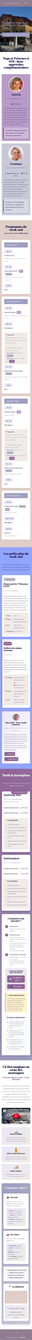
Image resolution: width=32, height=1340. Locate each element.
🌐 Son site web (10, 754)
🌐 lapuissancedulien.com (12, 173)
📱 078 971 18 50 (16, 104)
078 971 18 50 (16, 986)
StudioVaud (23, 1337)
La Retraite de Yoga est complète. (16, 35)
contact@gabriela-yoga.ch (16, 979)
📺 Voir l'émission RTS (11, 759)
